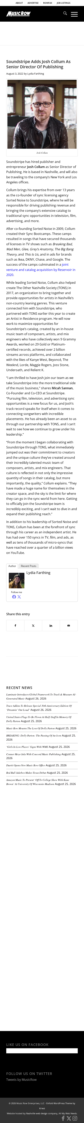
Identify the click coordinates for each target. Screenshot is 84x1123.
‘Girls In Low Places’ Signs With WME (27, 747)
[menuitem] (19, 3)
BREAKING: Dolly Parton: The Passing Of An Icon (33, 735)
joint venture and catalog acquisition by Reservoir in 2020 (40, 269)
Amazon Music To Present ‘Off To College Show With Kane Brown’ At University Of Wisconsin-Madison (37, 782)
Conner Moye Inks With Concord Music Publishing (33, 754)
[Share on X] (33, 625)
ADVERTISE (33, 2)
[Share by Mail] (69, 625)
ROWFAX (47, 2)
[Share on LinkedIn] (51, 625)
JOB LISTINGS (63, 2)
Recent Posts (28, 566)
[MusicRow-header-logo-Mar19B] (34, 14)
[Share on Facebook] (15, 625)
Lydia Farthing (35, 73)
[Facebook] (14, 596)
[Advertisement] (35, 815)
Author (12, 566)
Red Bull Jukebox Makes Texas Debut (26, 772)
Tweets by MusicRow (21, 1079)
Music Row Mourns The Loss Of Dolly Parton (30, 728)
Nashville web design (36, 1113)
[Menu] (72, 14)
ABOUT (19, 2)
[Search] (63, 14)
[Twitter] (19, 596)
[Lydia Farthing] (16, 587)
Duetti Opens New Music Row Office (25, 765)
